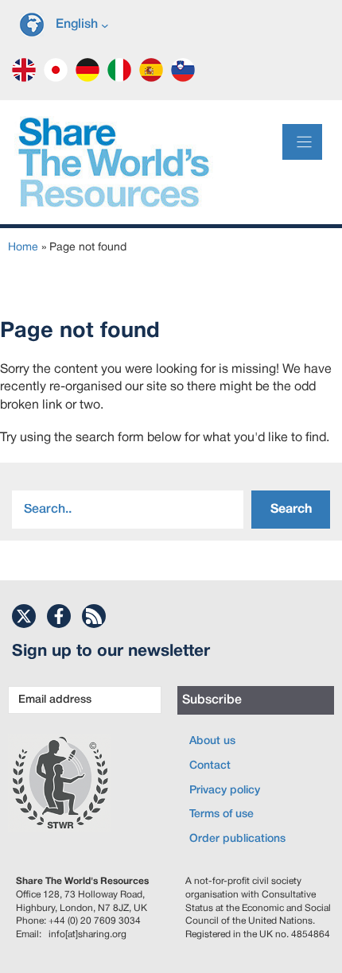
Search (291, 509)
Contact (210, 766)
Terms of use (221, 814)
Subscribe (212, 700)
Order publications (237, 839)
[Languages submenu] (105, 25)
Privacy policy (224, 790)
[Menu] (302, 142)
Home (23, 247)
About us (212, 741)
